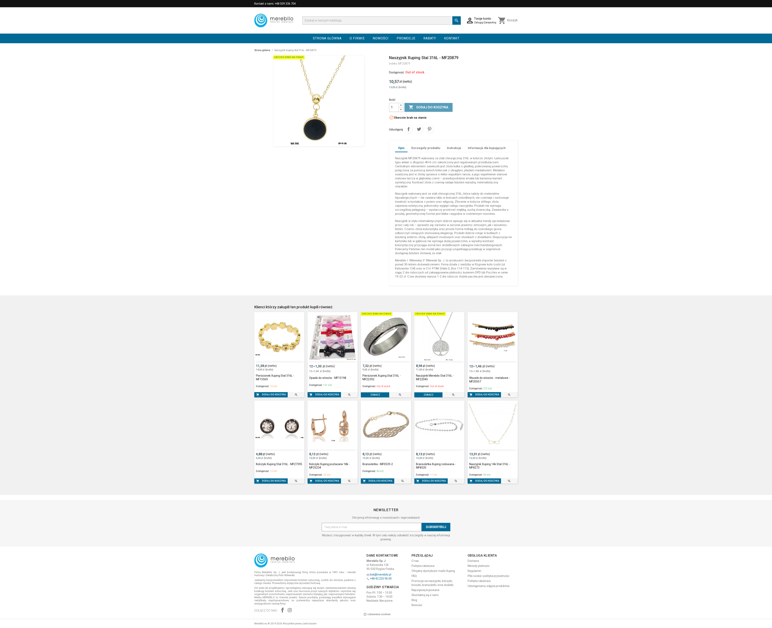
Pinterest (429, 129)
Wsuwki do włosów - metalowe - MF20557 (489, 379)
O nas (415, 560)
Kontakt (451, 38)
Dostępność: (396, 72)
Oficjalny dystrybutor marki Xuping (433, 570)
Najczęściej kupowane (425, 590)
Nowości (381, 38)
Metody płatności (479, 565)
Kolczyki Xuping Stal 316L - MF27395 (279, 464)
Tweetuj (419, 129)
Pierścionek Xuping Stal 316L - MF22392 (381, 377)
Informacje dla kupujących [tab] (487, 148)
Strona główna (327, 38)
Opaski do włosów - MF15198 (327, 377)
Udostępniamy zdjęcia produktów (489, 586)
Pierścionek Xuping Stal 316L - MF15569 (275, 377)
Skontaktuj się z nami (425, 595)
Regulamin (474, 570)
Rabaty (429, 38)
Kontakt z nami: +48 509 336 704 (275, 3)
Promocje (406, 38)
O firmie (357, 38)
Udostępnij (408, 129)
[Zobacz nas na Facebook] (282, 611)
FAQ (414, 576)
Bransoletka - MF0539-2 (377, 464)
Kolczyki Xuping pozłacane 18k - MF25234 (329, 466)
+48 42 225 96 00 (381, 578)
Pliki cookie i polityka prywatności (488, 576)
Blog (414, 600)
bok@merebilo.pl (380, 574)
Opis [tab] (401, 148)
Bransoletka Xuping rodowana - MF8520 (436, 466)
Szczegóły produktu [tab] (425, 148)
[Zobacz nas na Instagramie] (289, 611)
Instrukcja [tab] (454, 148)
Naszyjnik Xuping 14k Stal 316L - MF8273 (489, 466)
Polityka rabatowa (423, 565)
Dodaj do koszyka (428, 107)
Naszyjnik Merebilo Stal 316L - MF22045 (435, 377)
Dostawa (473, 560)
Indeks (393, 63)
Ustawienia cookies (379, 614)
